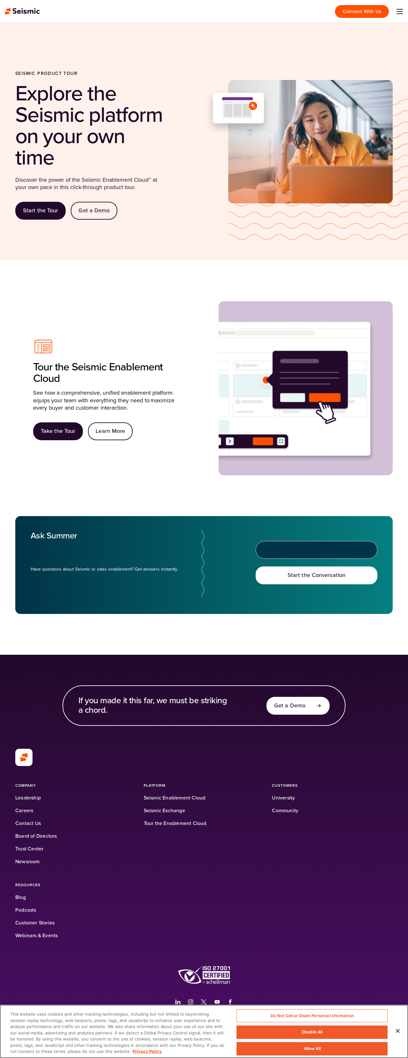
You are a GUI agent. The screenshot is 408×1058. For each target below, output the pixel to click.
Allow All (312, 1048)
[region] (204, 1031)
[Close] (398, 1031)
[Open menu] (400, 11)
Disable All (312, 1031)
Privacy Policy (147, 1051)
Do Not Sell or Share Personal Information (312, 1015)
